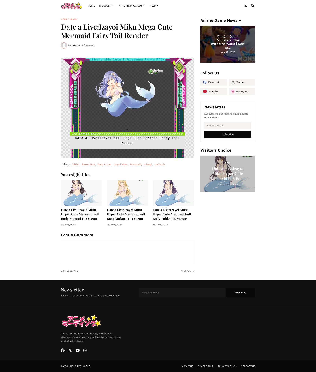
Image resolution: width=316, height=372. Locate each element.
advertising (205, 366)
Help (153, 5)
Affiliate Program (130, 5)
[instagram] (85, 350)
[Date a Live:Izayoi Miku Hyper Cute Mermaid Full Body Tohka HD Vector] (173, 193)
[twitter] (70, 350)
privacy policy (227, 366)
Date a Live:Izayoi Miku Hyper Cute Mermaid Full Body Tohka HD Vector (172, 214)
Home (91, 5)
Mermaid (135, 164)
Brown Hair (88, 164)
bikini (73, 19)
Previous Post (71, 271)
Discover (105, 5)
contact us (248, 366)
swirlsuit (159, 164)
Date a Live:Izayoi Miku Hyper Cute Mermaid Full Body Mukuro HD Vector (126, 214)
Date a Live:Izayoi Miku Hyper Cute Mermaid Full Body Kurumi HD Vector (80, 214)
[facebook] (63, 350)
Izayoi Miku (121, 164)
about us (187, 366)
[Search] (252, 6)
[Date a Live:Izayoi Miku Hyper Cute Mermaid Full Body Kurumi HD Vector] (81, 193)
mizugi (148, 164)
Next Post (186, 271)
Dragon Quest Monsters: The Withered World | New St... (228, 42)
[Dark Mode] (246, 6)
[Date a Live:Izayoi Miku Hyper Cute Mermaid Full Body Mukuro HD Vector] (127, 193)
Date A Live (104, 164)
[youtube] (78, 350)
